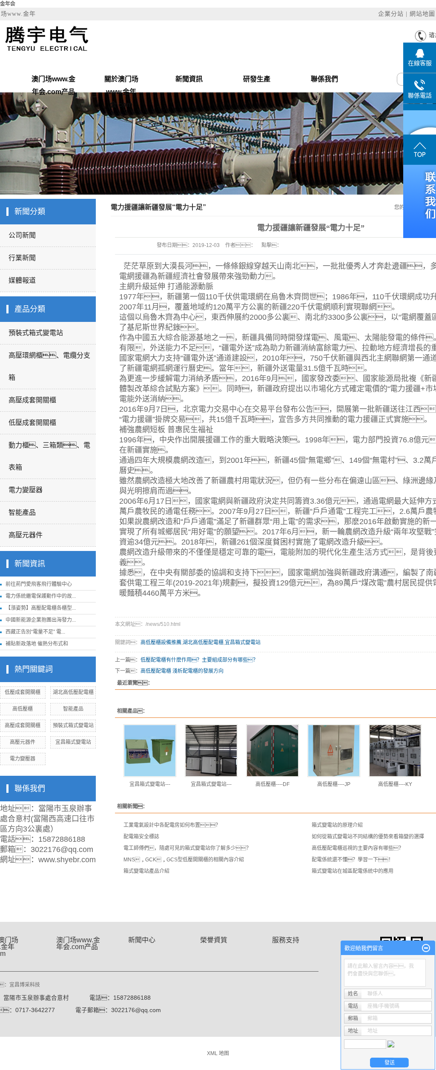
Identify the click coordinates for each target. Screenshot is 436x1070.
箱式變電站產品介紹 (146, 871)
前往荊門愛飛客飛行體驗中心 (39, 584)
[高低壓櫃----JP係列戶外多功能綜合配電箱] (333, 750)
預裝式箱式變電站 (36, 332)
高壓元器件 (26, 535)
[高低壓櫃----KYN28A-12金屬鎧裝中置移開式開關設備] (395, 750)
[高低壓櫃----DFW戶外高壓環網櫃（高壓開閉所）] (272, 750)
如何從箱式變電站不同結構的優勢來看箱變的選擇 (368, 837)
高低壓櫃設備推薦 (161, 642)
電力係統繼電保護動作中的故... (41, 596)
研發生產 (256, 79)
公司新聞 (22, 235)
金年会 (7, 4)
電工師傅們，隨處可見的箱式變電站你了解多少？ (187, 848)
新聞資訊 (189, 79)
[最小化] (426, 948)
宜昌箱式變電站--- (149, 784)
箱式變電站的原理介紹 (337, 825)
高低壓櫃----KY (395, 784)
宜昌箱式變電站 (73, 742)
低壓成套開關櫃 (32, 422)
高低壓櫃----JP (333, 784)
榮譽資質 (213, 940)
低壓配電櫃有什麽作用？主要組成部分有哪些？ (199, 660)
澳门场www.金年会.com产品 (53, 80)
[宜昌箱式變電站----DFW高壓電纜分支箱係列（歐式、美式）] (149, 750)
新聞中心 (141, 940)
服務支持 (285, 940)
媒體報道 (22, 280)
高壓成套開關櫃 (32, 400)
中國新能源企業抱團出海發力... (41, 620)
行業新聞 (22, 257)
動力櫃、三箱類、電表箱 (49, 456)
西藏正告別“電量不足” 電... (35, 632)
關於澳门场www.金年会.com (121, 80)
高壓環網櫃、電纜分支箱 (49, 366)
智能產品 (22, 512)
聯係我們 (324, 79)
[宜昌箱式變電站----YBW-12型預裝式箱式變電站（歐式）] (211, 750)
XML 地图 (218, 1053)
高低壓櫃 (22, 709)
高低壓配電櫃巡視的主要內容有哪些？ (358, 848)
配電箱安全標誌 (141, 837)
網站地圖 (422, 14)
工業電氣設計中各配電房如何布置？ (172, 825)
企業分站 (391, 14)
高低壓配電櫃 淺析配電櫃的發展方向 (182, 671)
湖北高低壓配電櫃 (73, 692)
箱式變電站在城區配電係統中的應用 (352, 871)
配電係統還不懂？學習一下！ (352, 860)
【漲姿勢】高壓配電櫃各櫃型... (41, 608)
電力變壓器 (26, 489)
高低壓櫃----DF (272, 784)
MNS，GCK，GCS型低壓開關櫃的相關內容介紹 (183, 860)
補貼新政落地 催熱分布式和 (37, 644)
